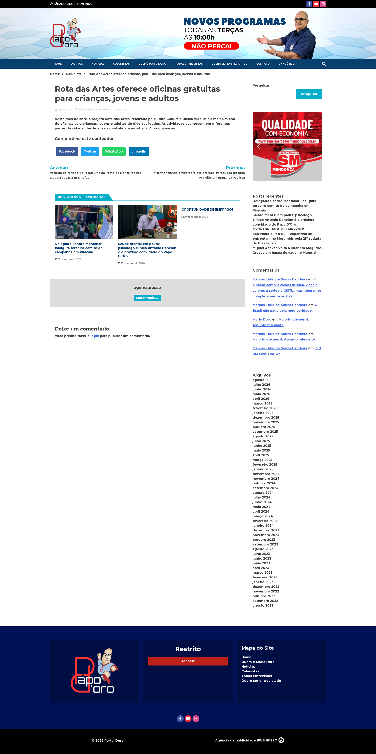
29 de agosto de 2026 (69, 259)
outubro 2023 (264, 540)
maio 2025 (261, 450)
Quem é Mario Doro (152, 63)
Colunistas (121, 63)
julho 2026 (261, 384)
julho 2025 (261, 441)
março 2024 (263, 516)
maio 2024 (261, 507)
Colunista (106, 109)
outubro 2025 (264, 427)
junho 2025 (262, 446)
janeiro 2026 (263, 413)
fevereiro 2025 (265, 464)
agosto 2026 (263, 380)
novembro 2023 (266, 535)
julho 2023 (261, 554)
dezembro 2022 (266, 587)
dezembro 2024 (266, 474)
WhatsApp (114, 151)
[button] (287, 146)
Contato (263, 63)
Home (58, 63)
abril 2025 (261, 455)
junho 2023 (262, 558)
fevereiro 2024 (265, 521)
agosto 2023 (263, 549)
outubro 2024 (264, 483)
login (94, 336)
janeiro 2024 (263, 525)
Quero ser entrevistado (230, 63)
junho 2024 (262, 502)
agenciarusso (65, 109)
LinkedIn (139, 151)
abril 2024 (261, 511)
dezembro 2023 (266, 530)
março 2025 (262, 460)
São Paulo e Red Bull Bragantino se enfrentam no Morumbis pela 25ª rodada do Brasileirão (287, 238)
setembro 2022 (265, 601)
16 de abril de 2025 (88, 109)
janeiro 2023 (263, 582)
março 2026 (263, 403)
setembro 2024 (265, 488)
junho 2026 (262, 389)
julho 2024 (261, 497)
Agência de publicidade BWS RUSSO (246, 740)
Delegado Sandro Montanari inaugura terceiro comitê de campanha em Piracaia (79, 248)
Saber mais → (147, 298)
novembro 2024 (266, 478)
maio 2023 (261, 563)
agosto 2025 (263, 436)
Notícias (98, 63)
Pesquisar (261, 85)
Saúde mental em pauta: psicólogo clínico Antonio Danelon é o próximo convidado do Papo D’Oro (147, 250)
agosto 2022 (263, 605)
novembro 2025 (266, 422)
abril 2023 (261, 568)
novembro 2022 (266, 591)
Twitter (90, 151)
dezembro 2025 (266, 417)
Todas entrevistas (189, 63)
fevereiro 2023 (265, 577)
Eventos (76, 63)
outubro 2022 (264, 596)
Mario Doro (262, 319)
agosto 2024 (263, 493)
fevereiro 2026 (265, 408)
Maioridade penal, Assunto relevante (284, 339)
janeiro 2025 (263, 469)
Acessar (188, 661)
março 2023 (262, 572)
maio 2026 (261, 394)
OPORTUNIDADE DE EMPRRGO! (207, 209)
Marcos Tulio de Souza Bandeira (280, 279)
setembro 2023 (265, 544)
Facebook (67, 151)
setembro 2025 (265, 431)
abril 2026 (261, 399)
